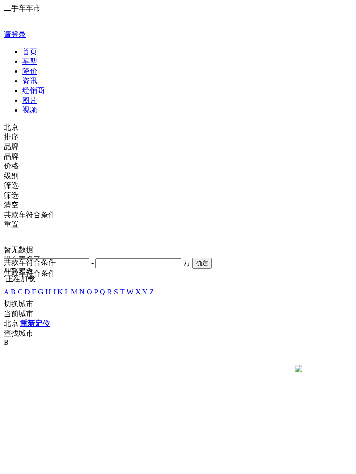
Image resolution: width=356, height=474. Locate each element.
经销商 (33, 90)
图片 (29, 100)
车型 (29, 61)
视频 (29, 110)
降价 (29, 71)
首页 (29, 52)
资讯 (29, 81)
